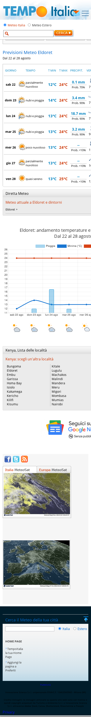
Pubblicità (45, 684)
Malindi (57, 379)
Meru (56, 387)
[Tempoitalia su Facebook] (7, 461)
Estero (82, 628)
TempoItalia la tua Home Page (14, 653)
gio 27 (10, 163)
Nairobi (57, 404)
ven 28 (11, 179)
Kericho (12, 396)
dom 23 (10, 100)
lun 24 (10, 116)
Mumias (58, 400)
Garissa (12, 379)
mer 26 (10, 147)
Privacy (9, 712)
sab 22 (10, 84)
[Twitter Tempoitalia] (16, 461)
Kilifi (10, 400)
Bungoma (14, 366)
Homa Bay (14, 383)
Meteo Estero (41, 25)
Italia (67, 628)
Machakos (59, 375)
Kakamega (14, 391)
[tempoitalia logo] (40, 18)
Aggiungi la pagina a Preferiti (13, 666)
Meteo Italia (16, 25)
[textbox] (28, 33)
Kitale (56, 366)
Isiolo (11, 387)
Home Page (13, 641)
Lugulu (57, 370)
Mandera (58, 383)
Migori (56, 391)
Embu (11, 375)
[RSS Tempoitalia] (24, 461)
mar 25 (10, 131)
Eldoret (10, 209)
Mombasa (59, 396)
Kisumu (12, 404)
